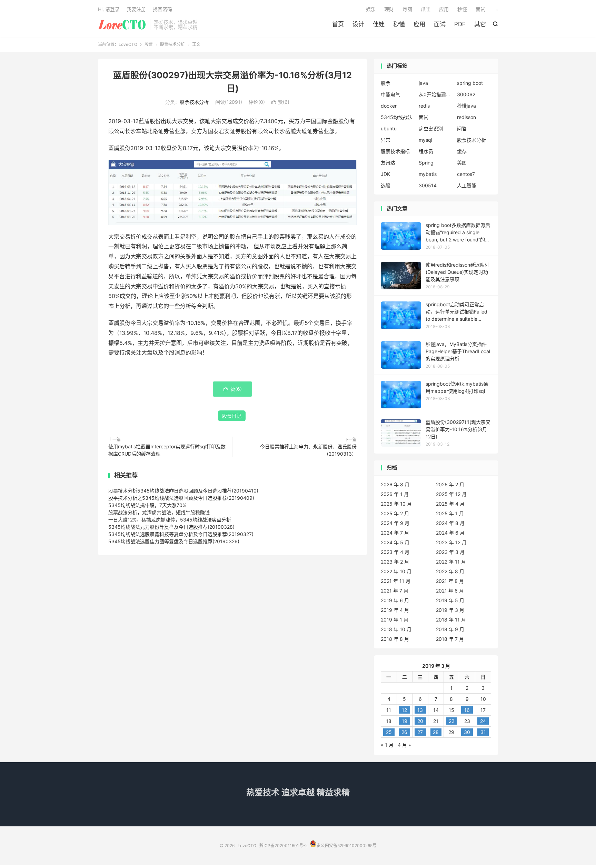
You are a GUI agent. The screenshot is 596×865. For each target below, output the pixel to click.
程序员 (426, 151)
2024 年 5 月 (395, 542)
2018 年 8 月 (395, 639)
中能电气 (390, 94)
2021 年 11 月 (395, 581)
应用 (419, 24)
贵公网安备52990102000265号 (347, 845)
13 (420, 710)
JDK (385, 174)
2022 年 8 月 (450, 571)
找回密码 (162, 9)
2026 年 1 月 (395, 494)
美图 (462, 163)
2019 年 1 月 (394, 620)
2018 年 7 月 (450, 639)
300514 (428, 185)
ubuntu (389, 128)
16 (467, 710)
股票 (149, 44)
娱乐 (371, 9)
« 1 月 (387, 745)
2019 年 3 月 (450, 610)
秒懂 (399, 24)
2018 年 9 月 (450, 629)
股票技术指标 (395, 151)
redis (424, 106)
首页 (338, 24)
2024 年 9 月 (395, 523)
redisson (466, 117)
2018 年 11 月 (451, 620)
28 (436, 732)
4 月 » (404, 745)
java (423, 83)
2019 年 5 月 (450, 600)
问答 (462, 128)
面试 (440, 24)
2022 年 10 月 (396, 571)
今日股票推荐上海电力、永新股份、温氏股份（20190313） (308, 450)
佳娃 (379, 24)
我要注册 (136, 9)
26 (404, 732)
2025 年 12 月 (451, 494)
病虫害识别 (431, 128)
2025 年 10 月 (396, 504)
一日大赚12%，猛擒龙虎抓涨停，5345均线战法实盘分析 (169, 520)
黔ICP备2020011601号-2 (283, 845)
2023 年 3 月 (450, 552)
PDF (460, 24)
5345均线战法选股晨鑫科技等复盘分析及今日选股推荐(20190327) (181, 534)
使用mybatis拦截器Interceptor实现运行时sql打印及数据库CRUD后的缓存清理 (167, 450)
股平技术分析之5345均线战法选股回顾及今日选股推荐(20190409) (181, 498)
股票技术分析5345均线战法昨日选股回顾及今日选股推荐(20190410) (183, 491)
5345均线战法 (397, 117)
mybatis (428, 174)
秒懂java (466, 106)
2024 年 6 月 (450, 533)
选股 (385, 185)
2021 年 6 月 (450, 591)
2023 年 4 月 (395, 552)
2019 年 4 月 (395, 610)
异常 (385, 140)
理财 (389, 9)
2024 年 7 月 (395, 533)
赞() (280, 102)
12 (404, 710)
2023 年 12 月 (451, 542)
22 (451, 721)
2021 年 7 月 (394, 591)
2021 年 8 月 (450, 581)
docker (389, 106)
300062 (466, 94)
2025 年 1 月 (450, 513)
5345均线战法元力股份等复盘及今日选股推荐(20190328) (171, 527)
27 (420, 732)
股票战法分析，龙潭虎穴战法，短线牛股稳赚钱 (159, 512)
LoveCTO (122, 24)
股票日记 (231, 416)
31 (483, 732)
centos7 (466, 174)
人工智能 (466, 185)
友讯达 (388, 163)
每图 (407, 9)
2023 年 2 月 (395, 562)
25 (389, 732)
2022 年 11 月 (451, 562)
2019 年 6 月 (395, 600)
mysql (425, 140)
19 (404, 721)
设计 (358, 24)
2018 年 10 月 (396, 629)
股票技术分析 (172, 44)
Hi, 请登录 (109, 9)
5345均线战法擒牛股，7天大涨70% (147, 505)
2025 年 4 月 (450, 504)
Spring (426, 163)
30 (467, 732)
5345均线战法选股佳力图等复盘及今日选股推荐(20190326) (173, 541)
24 (483, 721)
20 (420, 721)
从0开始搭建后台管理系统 (436, 94)
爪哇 (425, 9)
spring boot (470, 83)
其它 (480, 24)
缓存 (462, 151)
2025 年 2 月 (395, 513)
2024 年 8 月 (450, 523)
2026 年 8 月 (395, 484)
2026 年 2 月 (450, 484)
